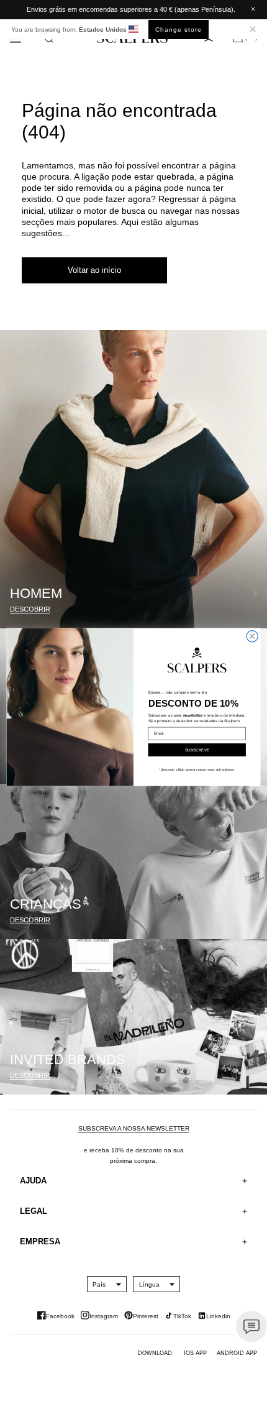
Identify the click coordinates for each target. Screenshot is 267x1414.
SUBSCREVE (197, 750)
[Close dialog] (252, 635)
